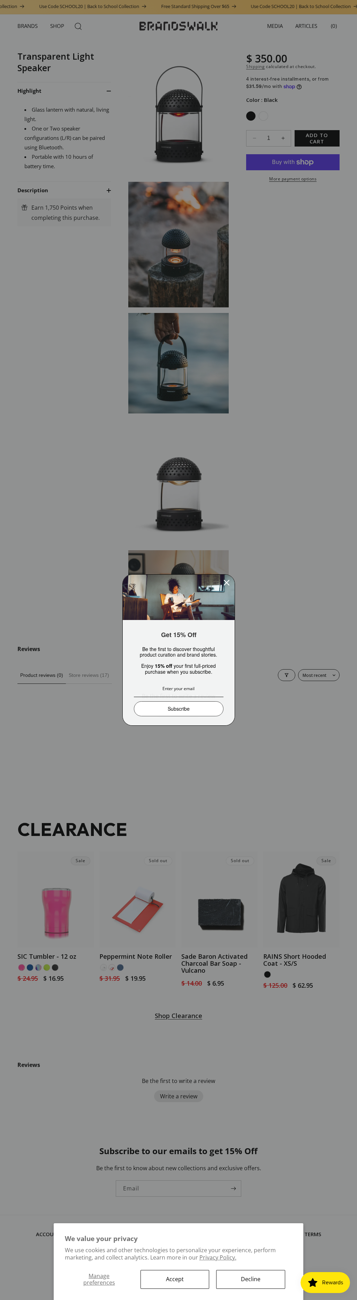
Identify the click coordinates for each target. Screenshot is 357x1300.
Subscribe (179, 708)
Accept (175, 1279)
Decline (250, 1279)
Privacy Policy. (217, 1257)
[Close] (226, 582)
